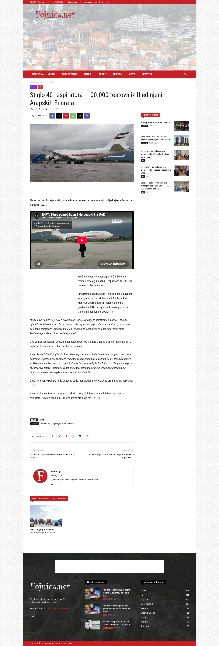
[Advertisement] (109, 48)
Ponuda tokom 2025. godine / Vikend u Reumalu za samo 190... (117, 593)
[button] (185, 74)
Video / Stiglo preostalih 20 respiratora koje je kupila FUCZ (111, 456)
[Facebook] (187, 2)
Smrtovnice (108, 628)
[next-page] (147, 199)
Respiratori (45, 423)
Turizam (117, 74)
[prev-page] (32, 538)
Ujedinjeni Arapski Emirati (63, 423)
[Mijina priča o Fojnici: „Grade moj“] (181, 126)
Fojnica (144, 126)
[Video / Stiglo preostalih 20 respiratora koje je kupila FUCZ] (46, 516)
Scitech (88, 74)
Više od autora (59, 498)
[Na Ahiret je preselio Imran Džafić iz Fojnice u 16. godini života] (92, 625)
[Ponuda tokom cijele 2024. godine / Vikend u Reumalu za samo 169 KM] (92, 609)
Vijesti (51, 74)
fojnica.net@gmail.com (59, 608)
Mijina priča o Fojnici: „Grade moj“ (155, 122)
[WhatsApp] (73, 116)
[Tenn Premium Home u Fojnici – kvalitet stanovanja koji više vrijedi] (181, 140)
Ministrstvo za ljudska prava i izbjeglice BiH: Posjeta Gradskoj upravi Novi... (155, 154)
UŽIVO (132, 74)
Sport (102, 74)
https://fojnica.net (56, 476)
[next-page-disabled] (36, 538)
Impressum (72, 2)
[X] (59, 116)
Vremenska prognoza (88, 2)
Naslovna (38, 74)
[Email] (80, 116)
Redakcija (43, 109)
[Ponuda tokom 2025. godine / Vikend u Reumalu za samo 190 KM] (92, 593)
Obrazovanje (69, 74)
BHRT (42, 420)
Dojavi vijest (104, 2)
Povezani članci (40, 498)
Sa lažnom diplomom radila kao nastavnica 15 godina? (52, 456)
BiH (40, 87)
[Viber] (87, 116)
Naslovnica (34, 82)
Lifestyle (147, 74)
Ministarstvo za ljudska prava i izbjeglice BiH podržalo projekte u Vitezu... (156, 170)
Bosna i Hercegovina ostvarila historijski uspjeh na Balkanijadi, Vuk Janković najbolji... (154, 186)
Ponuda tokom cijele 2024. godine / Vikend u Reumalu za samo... (117, 609)
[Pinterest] (66, 116)
